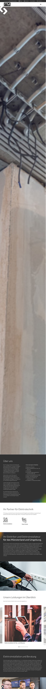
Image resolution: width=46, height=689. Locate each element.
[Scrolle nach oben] (43, 686)
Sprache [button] (39, 1)
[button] (19, 647)
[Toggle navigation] (40, 4)
